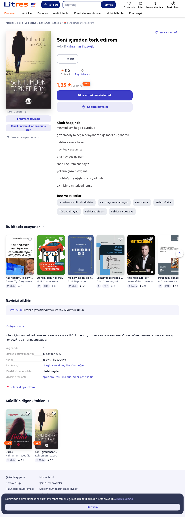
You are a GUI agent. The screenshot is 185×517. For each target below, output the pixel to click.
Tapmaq (108, 4)
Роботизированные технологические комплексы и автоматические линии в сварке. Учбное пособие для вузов (170, 277)
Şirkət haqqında (15, 477)
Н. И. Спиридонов (48, 281)
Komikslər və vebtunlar (88, 13)
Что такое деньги (138, 277)
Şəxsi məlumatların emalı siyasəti (59, 488)
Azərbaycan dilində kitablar (76, 202)
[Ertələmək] (30, 239)
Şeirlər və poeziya (122, 211)
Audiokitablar (61, 13)
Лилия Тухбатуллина (19, 281)
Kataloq (53, 4)
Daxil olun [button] (15, 310)
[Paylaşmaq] (176, 32)
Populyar (42, 13)
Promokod (10, 13)
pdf (82, 377)
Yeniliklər (27, 13)
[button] (28, 118)
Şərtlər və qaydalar (51, 483)
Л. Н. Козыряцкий (107, 281)
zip (92, 377)
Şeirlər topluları (95, 211)
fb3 (58, 377)
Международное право (81, 277)
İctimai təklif (46, 477)
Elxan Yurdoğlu (75, 365)
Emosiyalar (142, 202)
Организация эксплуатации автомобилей (51, 277)
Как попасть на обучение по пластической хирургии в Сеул (20, 277)
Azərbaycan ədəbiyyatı (114, 202)
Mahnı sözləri (164, 202)
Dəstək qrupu (14, 483)
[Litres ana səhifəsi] (20, 4)
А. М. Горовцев (77, 281)
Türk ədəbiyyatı (69, 211)
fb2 (52, 377)
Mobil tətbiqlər (115, 13)
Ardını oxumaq (124, 499)
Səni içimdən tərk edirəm (46, 452)
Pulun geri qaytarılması (20, 488)
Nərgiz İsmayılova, (54, 365)
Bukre (9, 452)
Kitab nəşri (135, 13)
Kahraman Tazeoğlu (18, 455)
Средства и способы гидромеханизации (110, 277)
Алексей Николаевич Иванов (141, 281)
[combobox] (82, 4)
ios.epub (66, 377)
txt (87, 377)
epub (46, 377)
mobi (76, 377)
